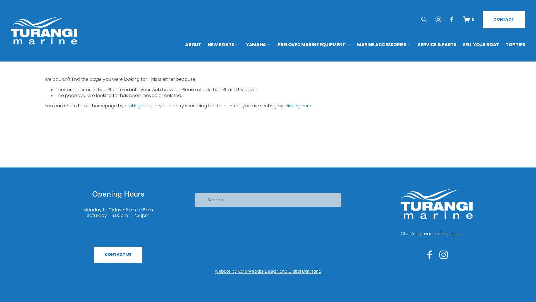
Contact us (118, 254)
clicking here (138, 106)
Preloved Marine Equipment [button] (311, 45)
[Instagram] (438, 19)
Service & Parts (437, 45)
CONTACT (503, 19)
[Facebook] (451, 19)
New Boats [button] (221, 45)
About (193, 45)
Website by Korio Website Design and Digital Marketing (268, 271)
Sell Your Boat (481, 45)
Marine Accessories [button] (381, 45)
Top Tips (515, 45)
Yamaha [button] (256, 45)
